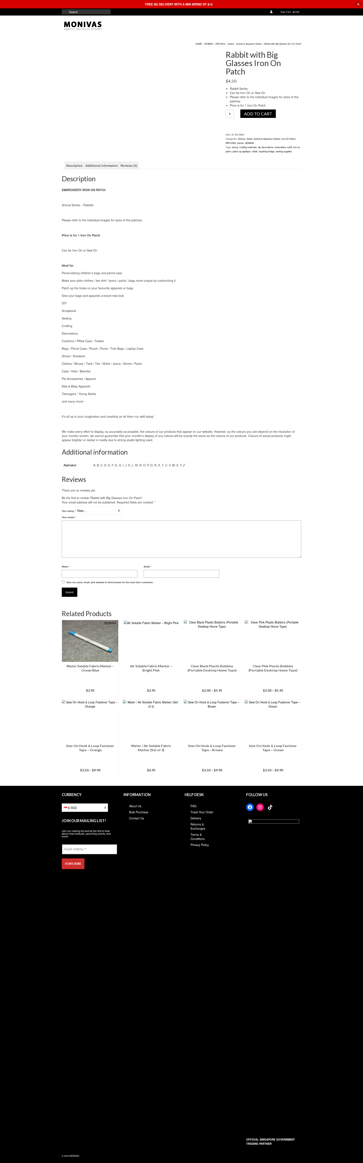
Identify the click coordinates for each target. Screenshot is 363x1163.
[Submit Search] (65, 11)
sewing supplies (284, 151)
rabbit (254, 151)
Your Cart (289, 11)
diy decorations (266, 147)
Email (147, 566)
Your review (69, 517)
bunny (235, 147)
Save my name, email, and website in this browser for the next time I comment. (109, 582)
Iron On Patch (288, 138)
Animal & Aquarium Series (267, 138)
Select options (212, 697)
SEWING (249, 143)
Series (240, 143)
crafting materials (248, 147)
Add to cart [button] (90, 697)
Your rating (68, 510)
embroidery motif (283, 147)
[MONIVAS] (99, 26)
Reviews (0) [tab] (129, 165)
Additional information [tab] (101, 165)
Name (66, 566)
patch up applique (241, 151)
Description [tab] (74, 165)
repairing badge (266, 151)
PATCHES (231, 143)
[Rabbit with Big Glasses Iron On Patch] (129, 100)
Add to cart (258, 113)
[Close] (358, 4)
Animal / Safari (245, 138)
